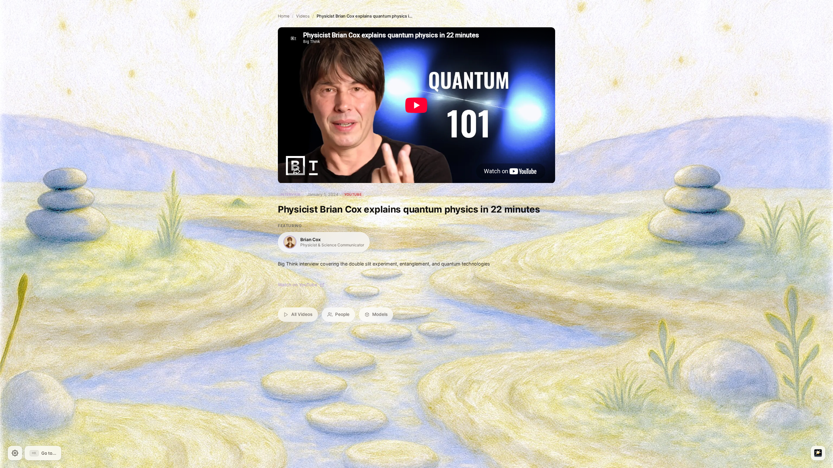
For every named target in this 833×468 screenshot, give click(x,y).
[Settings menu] (15, 453)
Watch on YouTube (297, 284)
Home (283, 16)
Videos (303, 16)
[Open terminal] (818, 453)
